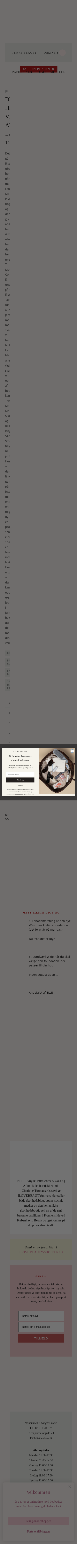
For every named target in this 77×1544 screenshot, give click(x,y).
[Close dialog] (72, 751)
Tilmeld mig (20, 780)
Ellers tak (20, 785)
